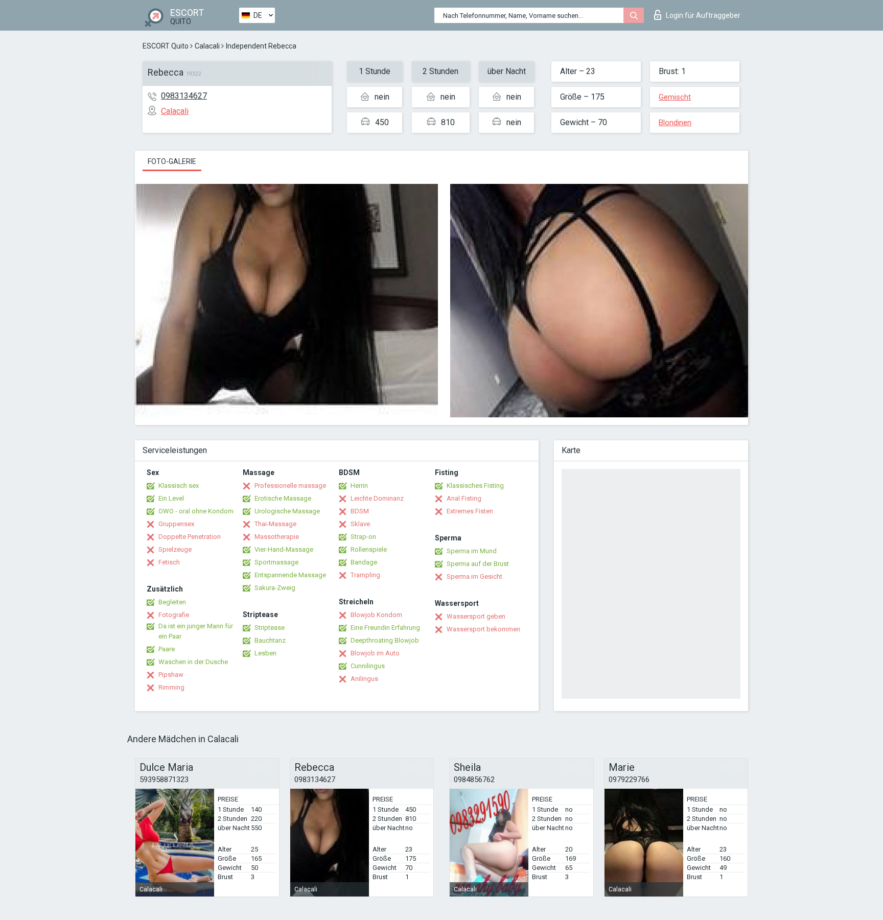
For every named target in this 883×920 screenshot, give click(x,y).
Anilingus (364, 678)
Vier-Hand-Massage (283, 549)
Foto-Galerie (172, 161)
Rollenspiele (369, 549)
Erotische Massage (282, 498)
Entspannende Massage (290, 575)
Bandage (364, 562)
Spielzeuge (175, 549)
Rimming (171, 687)
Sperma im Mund (472, 551)
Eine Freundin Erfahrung (385, 627)
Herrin (359, 485)
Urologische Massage (287, 511)
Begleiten (172, 602)
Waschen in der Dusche (193, 662)
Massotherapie (276, 536)
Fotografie (173, 615)
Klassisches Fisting (475, 485)
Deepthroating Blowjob (385, 640)
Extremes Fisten (470, 511)
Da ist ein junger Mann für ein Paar (195, 631)
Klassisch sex (178, 485)
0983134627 (184, 96)
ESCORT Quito (166, 46)
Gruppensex (176, 524)
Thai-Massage (275, 524)
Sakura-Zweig (274, 588)
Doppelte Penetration (189, 536)
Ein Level (171, 498)
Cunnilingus (368, 666)
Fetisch (169, 562)
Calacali (207, 46)
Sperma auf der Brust (478, 564)
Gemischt (675, 97)
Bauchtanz (270, 640)
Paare (166, 649)
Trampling (365, 575)
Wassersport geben (476, 616)
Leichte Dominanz (377, 498)
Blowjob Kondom (376, 615)
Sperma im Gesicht (474, 576)
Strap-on (363, 536)
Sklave (360, 524)
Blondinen (675, 122)
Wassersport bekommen (483, 629)
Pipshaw (170, 674)
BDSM (360, 511)
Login (703, 15)
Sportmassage (276, 562)
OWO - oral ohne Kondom (196, 511)
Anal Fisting (464, 498)
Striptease (269, 627)
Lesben (265, 653)
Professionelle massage (290, 485)
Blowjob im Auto (375, 653)
